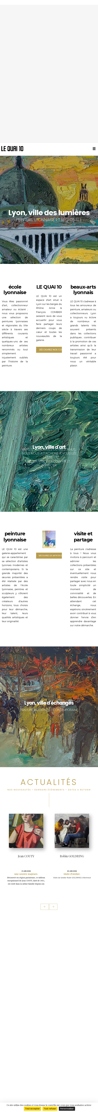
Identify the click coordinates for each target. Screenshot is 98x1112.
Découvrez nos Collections (50, 349)
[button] (94, 148)
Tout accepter (32, 1108)
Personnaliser (67, 1108)
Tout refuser (50, 1108)
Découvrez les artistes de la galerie (50, 555)
